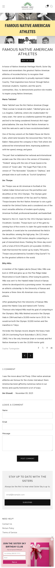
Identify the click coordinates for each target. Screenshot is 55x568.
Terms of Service (9, 532)
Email (4, 422)
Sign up (14, 562)
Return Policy (8, 528)
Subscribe (27, 502)
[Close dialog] (52, 539)
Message (6, 433)
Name (5, 410)
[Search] (51, 6)
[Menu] (3, 6)
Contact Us (7, 524)
